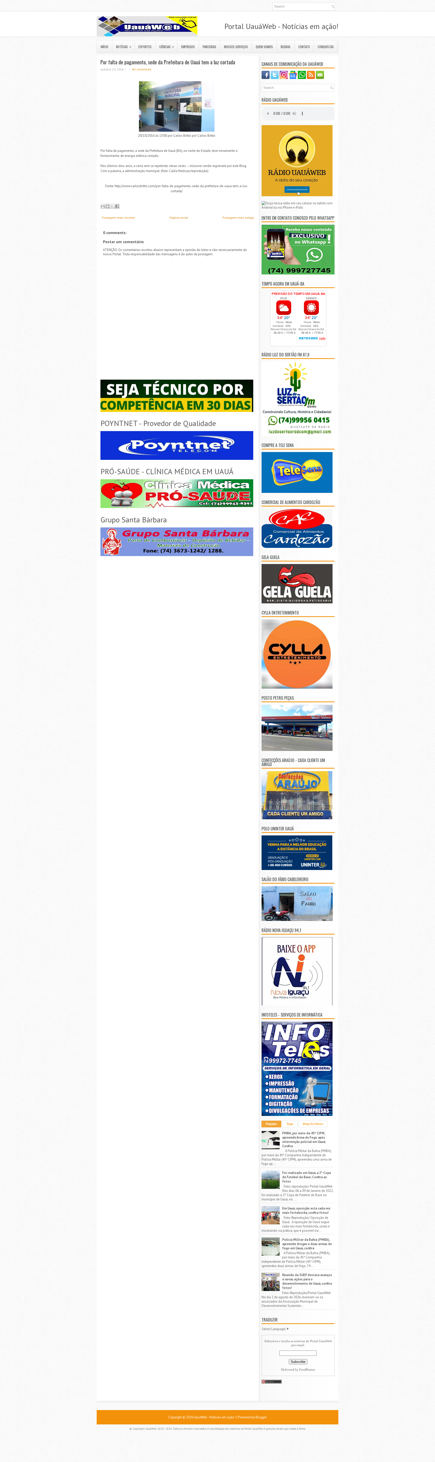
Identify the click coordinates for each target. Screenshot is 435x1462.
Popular (271, 1124)
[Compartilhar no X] (112, 206)
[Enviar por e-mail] (102, 206)
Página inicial (178, 217)
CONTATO (304, 46)
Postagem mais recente (118, 217)
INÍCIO (104, 46)
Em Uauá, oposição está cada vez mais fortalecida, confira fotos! (306, 1210)
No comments (141, 69)
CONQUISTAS (326, 46)
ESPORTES (145, 46)
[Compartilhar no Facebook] (117, 206)
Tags (289, 1124)
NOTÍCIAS (123, 46)
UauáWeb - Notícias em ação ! (215, 1417)
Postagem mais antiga (238, 217)
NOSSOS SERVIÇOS (236, 46)
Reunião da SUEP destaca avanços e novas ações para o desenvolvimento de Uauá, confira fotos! (307, 1281)
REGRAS (286, 46)
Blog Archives (313, 1124)
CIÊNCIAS (166, 46)
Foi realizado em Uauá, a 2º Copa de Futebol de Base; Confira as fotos (306, 1177)
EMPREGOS (188, 46)
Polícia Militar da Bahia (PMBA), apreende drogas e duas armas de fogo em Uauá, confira (307, 1244)
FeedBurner (307, 1369)
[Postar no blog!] (107, 206)
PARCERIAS (209, 46)
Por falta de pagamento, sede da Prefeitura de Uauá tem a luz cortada (167, 62)
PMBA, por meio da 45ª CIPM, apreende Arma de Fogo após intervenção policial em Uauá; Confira (304, 1139)
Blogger (261, 1417)
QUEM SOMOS (264, 46)
